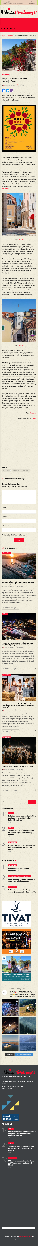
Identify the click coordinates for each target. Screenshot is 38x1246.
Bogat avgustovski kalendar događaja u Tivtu (18, 869)
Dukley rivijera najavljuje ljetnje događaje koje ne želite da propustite (22, 891)
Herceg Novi (6, 470)
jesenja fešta (16, 470)
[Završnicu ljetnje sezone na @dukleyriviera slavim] (10, 1007)
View (17, 566)
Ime (4, 507)
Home (3, 35)
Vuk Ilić (21, 239)
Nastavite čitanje (9, 608)
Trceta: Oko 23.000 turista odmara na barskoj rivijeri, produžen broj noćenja (21, 832)
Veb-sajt (6, 526)
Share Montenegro (25, 1236)
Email (5, 516)
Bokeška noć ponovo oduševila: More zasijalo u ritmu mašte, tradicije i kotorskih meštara (22, 818)
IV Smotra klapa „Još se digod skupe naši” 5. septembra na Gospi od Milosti (21, 847)
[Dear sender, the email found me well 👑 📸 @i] (27, 1043)
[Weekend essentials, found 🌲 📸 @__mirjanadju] (27, 1025)
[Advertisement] (19, 442)
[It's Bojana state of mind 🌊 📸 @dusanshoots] (10, 1043)
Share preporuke (24, 876)
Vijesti (5, 613)
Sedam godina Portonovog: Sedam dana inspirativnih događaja (21, 880)
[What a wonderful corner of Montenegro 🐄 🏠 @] (27, 1007)
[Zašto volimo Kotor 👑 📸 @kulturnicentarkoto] (10, 1025)
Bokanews (5, 188)
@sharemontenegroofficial (10, 1228)
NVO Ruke (25, 470)
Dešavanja (10, 35)
